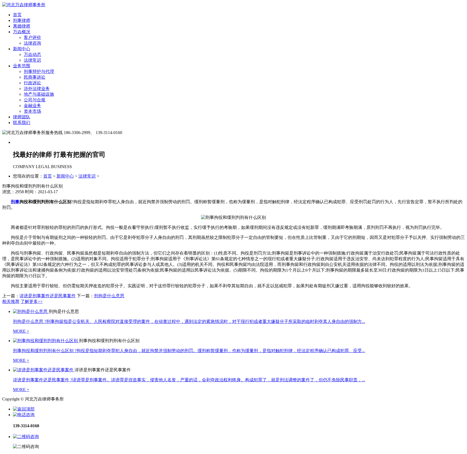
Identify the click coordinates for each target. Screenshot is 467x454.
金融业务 (32, 105)
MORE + (21, 331)
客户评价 (32, 37)
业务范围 (21, 66)
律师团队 (21, 117)
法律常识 (32, 60)
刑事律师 (21, 20)
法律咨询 (32, 43)
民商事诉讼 (34, 77)
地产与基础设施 (39, 94)
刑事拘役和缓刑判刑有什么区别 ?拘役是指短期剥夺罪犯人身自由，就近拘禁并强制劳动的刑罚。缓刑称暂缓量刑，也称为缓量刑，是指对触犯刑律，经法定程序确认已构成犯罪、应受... (189, 350)
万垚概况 (21, 31)
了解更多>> (32, 301)
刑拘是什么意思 (109, 295)
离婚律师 (21, 26)
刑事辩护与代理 (39, 71)
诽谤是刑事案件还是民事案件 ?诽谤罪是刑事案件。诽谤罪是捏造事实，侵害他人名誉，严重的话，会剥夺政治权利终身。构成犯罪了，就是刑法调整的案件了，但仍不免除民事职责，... (189, 380)
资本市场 (32, 111)
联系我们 (21, 122)
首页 (17, 14)
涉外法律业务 (37, 88)
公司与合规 (34, 100)
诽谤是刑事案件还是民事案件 (47, 295)
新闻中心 (21, 48)
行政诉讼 (32, 83)
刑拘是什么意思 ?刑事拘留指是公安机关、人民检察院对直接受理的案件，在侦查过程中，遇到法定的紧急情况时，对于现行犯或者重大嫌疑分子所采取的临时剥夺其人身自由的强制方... (189, 321)
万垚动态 (32, 54)
